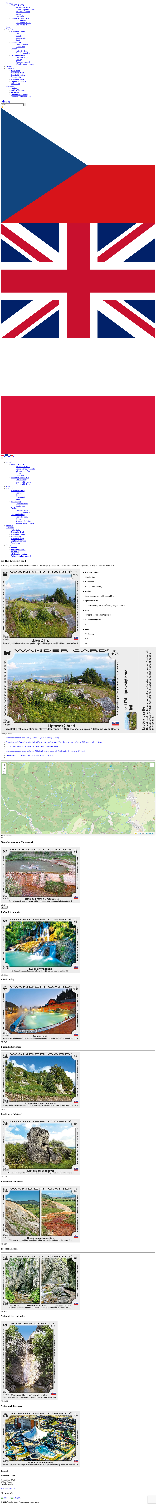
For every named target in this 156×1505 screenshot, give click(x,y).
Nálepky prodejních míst (25, 64)
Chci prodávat (21, 20)
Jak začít (9, 3)
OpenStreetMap (149, 833)
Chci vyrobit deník (23, 25)
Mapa (8, 27)
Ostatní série (20, 47)
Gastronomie (20, 38)
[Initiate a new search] (152, 765)
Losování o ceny (22, 16)
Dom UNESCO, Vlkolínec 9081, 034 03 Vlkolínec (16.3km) (29, 755)
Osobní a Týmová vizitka (25, 9)
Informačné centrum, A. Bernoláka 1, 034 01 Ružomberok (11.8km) (32, 746)
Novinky (9, 66)
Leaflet (138, 833)
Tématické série (22, 44)
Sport (18, 40)
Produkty (9, 29)
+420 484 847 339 (8, 1488)
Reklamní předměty (23, 62)
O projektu (10, 68)
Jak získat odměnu (23, 12)
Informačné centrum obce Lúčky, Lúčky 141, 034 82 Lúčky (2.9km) (32, 738)
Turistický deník (22, 51)
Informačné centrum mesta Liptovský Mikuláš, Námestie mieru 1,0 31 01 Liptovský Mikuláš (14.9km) (45, 751)
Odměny (19, 14)
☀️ (2, 107)
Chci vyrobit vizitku (23, 23)
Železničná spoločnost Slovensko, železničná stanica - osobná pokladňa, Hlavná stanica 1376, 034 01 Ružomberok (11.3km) (54, 742)
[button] (4, 765)
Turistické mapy (22, 57)
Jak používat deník (23, 7)
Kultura (18, 36)
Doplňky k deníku (23, 53)
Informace (10, 86)
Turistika (19, 33)
